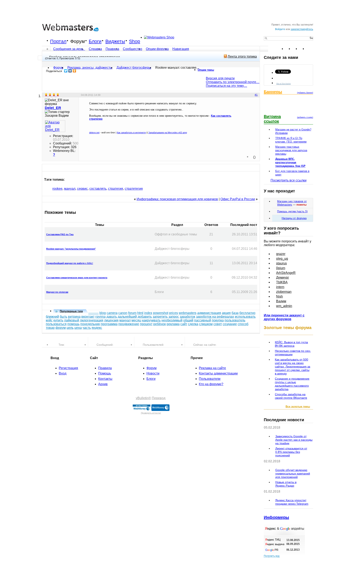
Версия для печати (220, 78)
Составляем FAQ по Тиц (60, 234)
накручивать (151, 320)
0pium (280, 268)
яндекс (97, 327)
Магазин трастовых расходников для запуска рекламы (291, 150)
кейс (49, 320)
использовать (245, 316)
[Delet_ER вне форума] (55, 126)
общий (188, 320)
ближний (52, 316)
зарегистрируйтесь (302, 29)
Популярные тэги (71, 311)
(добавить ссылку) (305, 117)
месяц (136, 320)
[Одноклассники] (74, 70)
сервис (82, 188)
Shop (134, 41)
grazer (280, 254)
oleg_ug (282, 258)
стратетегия (134, 188)
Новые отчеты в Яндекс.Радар (285, 483)
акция (226, 313)
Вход (62, 373)
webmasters (187, 313)
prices (173, 313)
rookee (57, 188)
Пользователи (209, 378)
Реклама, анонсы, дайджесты (89, 67)
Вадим (281, 301)
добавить (145, 316)
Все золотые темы (298, 406)
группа (100, 316)
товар (50, 327)
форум (60, 327)
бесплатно (247, 313)
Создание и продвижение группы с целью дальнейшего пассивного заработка (292, 384)
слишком (206, 324)
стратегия (115, 188)
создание (230, 324)
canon (122, 313)
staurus (281, 263)
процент (146, 324)
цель (70, 327)
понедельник (90, 324)
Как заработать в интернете (131, 132)
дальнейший (127, 316)
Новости (152, 373)
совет (217, 324)
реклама (173, 324)
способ (243, 324)
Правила (112, 49)
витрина (74, 316)
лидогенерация (91, 320)
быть (63, 316)
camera (112, 313)
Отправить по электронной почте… (232, 82)
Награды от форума (294, 218)
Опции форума (157, 49)
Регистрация (68, 368)
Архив (103, 384)
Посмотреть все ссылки (289, 180)
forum (132, 313)
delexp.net (94, 132)
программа (109, 324)
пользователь (235, 320)
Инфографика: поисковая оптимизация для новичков (177, 199)
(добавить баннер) (305, 93)
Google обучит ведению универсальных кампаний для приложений (292, 473)
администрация (209, 313)
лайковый (71, 320)
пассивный (202, 320)
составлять (97, 188)
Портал (58, 41)
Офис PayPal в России (237, 199)
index (148, 313)
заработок (187, 316)
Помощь (104, 373)
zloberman (284, 291)
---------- (93, 313)
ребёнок (159, 324)
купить (58, 320)
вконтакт (88, 316)
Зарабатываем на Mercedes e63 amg (167, 132)
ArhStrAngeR (286, 273)
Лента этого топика (242, 56)
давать (111, 316)
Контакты (105, 378)
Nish (279, 296)
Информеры (276, 517)
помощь (73, 324)
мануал (69, 188)
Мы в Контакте (283, 83)
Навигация (180, 49)
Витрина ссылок (272, 118)
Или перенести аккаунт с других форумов (284, 317)
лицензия (111, 320)
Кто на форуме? (211, 384)
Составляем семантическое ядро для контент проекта (76, 277)
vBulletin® (143, 398)
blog (102, 313)
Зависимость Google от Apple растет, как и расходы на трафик (293, 440)
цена (78, 327)
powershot (160, 313)
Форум (77, 41)
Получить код (271, 556)
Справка (95, 49)
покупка (218, 320)
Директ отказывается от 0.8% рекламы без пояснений (291, 452)
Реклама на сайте (212, 368)
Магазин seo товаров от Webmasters (292, 203)
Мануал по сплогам (57, 292)
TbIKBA (282, 282)
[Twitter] (66, 70)
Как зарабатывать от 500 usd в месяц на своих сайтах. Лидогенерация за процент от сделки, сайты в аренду (292, 366)
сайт (183, 324)
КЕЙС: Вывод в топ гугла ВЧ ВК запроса (291, 344)
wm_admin (284, 306)
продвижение (128, 324)
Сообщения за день (68, 49)
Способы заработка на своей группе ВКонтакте (291, 396)
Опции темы (206, 69)
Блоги (95, 41)
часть (87, 327)
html (140, 313)
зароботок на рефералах (215, 316)
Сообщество (132, 49)
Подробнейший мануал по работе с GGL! (69, 263)
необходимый (171, 320)
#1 (256, 94)
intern (280, 287)
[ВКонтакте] (70, 70)
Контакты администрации (218, 373)
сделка (193, 324)
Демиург (282, 277)
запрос (173, 316)
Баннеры (273, 92)
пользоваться (56, 324)
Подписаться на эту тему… (226, 85)
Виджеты (115, 41)
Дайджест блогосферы (133, 67)
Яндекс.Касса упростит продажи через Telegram (291, 502)
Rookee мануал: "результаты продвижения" (71, 249)
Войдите (280, 29)
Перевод (158, 398)
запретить (160, 316)
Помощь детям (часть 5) (292, 211)
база (235, 313)
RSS (310, 49)
